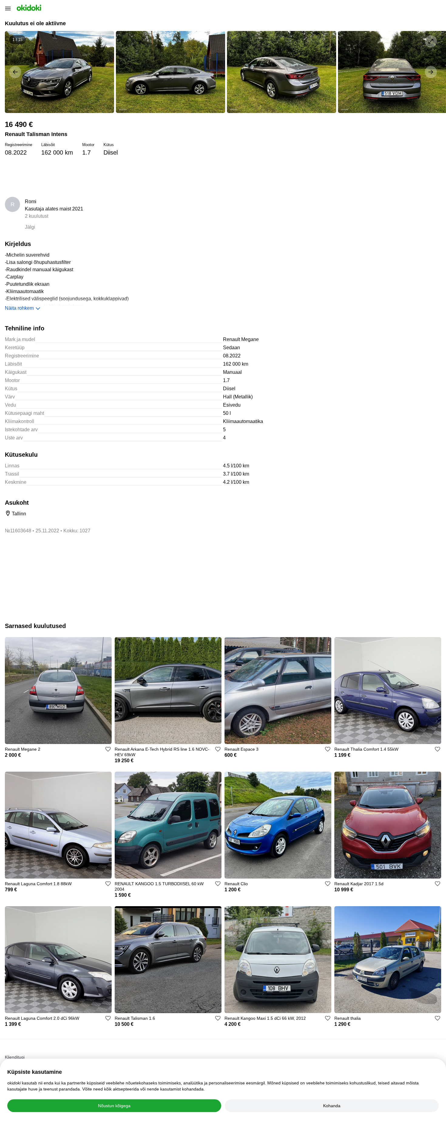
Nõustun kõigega (114, 1105)
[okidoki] (28, 8)
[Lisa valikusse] (108, 749)
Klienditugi (15, 1057)
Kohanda (331, 1105)
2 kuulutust (36, 216)
